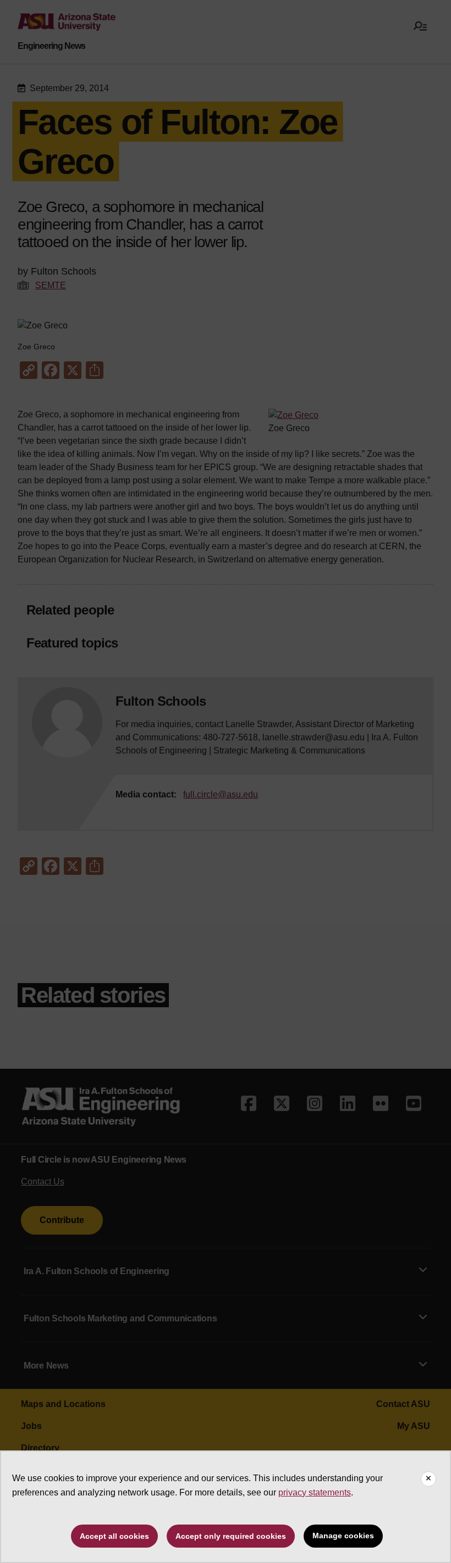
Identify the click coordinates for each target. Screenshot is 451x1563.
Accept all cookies (114, 1536)
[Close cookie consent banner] (428, 1479)
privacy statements (314, 1492)
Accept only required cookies (230, 1536)
